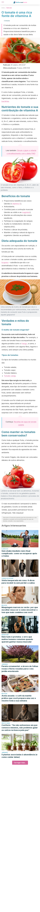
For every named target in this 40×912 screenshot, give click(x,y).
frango (24, 344)
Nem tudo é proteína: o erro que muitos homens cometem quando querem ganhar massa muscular (17, 639)
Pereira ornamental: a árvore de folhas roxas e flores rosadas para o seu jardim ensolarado (20, 668)
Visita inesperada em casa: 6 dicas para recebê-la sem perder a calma (18, 581)
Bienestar (5, 634)
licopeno (5, 262)
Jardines (5, 664)
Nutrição (9, 8)
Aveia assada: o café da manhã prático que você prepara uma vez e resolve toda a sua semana (19, 698)
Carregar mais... (20, 763)
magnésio (26, 212)
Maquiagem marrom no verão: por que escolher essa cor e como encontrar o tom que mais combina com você (20, 609)
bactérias (5, 101)
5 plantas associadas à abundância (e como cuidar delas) (19, 755)
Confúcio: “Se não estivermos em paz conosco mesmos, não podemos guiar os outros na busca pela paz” (20, 727)
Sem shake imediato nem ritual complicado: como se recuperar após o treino (19, 553)
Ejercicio (5, 549)
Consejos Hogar (7, 578)
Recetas (4, 693)
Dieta (3, 8)
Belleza (4, 605)
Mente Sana (6, 723)
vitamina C (16, 204)
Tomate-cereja (10, 376)
